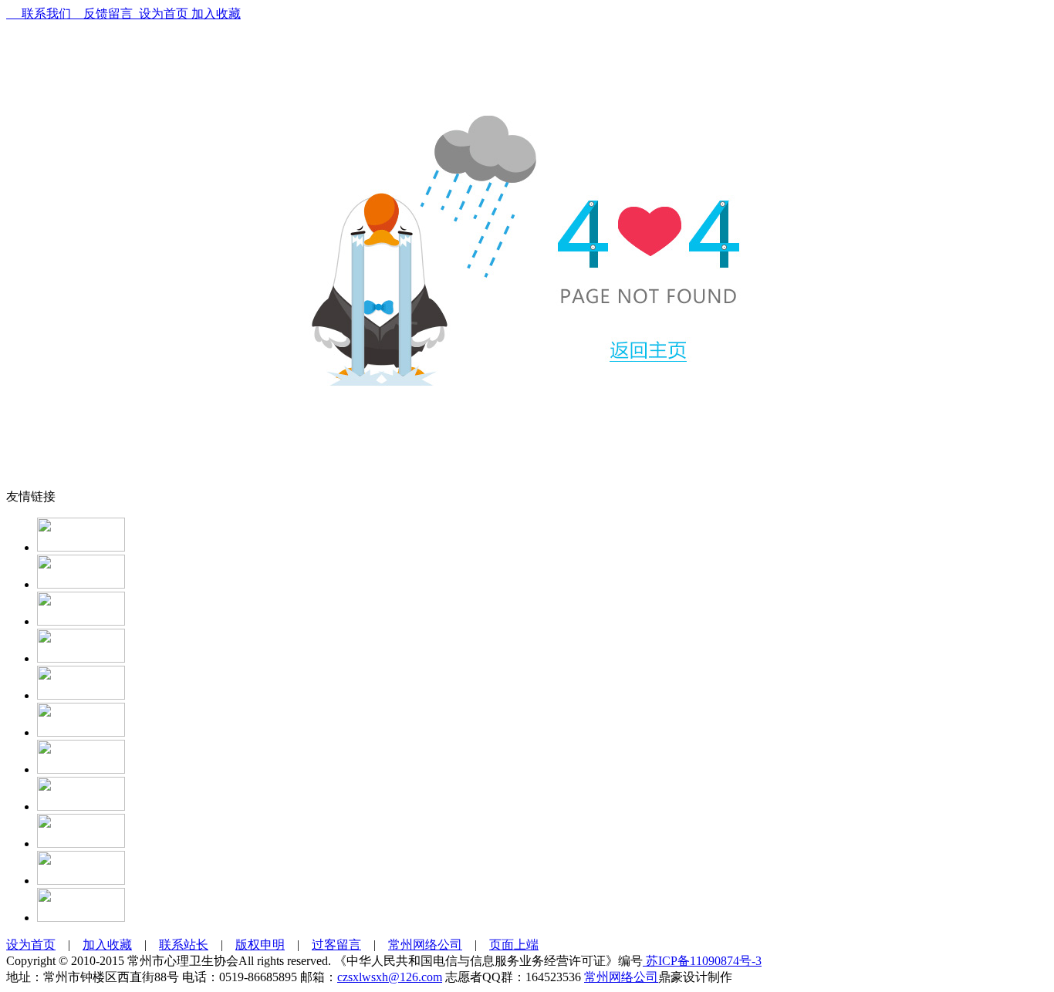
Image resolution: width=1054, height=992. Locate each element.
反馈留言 (102, 13)
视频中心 (807, 50)
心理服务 (386, 50)
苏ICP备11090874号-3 (702, 960)
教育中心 (316, 50)
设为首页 (160, 13)
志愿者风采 (667, 50)
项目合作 (737, 50)
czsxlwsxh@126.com (389, 977)
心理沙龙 (527, 50)
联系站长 (183, 944)
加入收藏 (214, 13)
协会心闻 (246, 50)
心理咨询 (456, 50)
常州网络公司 (425, 944)
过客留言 (336, 944)
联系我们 (38, 13)
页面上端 (514, 944)
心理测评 (597, 50)
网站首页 (176, 50)
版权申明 (260, 944)
